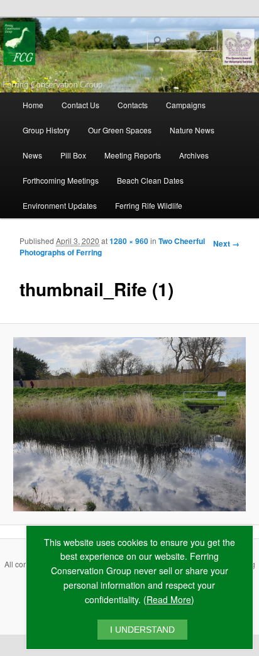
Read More (168, 599)
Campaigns (186, 104)
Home (33, 104)
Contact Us (80, 104)
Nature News (192, 130)
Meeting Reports (132, 155)
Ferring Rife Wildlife (148, 205)
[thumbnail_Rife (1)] (129, 424)
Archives (194, 155)
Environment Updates (60, 205)
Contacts (133, 104)
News (32, 155)
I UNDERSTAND (142, 630)
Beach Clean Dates (150, 180)
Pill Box (73, 155)
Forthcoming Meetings (61, 180)
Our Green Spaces (120, 130)
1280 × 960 (128, 241)
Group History (46, 130)
